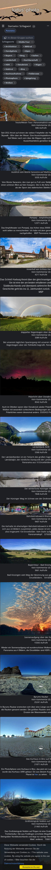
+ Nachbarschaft (31, 60)
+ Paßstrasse (35, 73)
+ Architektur (11, 46)
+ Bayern (9, 55)
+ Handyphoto (11, 51)
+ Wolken (9, 82)
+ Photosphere (12, 78)
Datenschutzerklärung (14, 863)
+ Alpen (28, 51)
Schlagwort (25, 26)
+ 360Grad (28, 46)
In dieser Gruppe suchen (20, 37)
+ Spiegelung (31, 78)
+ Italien (36, 55)
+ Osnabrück (23, 64)
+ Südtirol (9, 69)
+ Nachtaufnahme (14, 73)
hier (36, 774)
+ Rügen (39, 64)
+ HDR (8, 64)
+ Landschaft (11, 60)
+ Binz (23, 69)
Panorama (10, 30)
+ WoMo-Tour (25, 42)
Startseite (13, 26)
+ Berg (23, 55)
